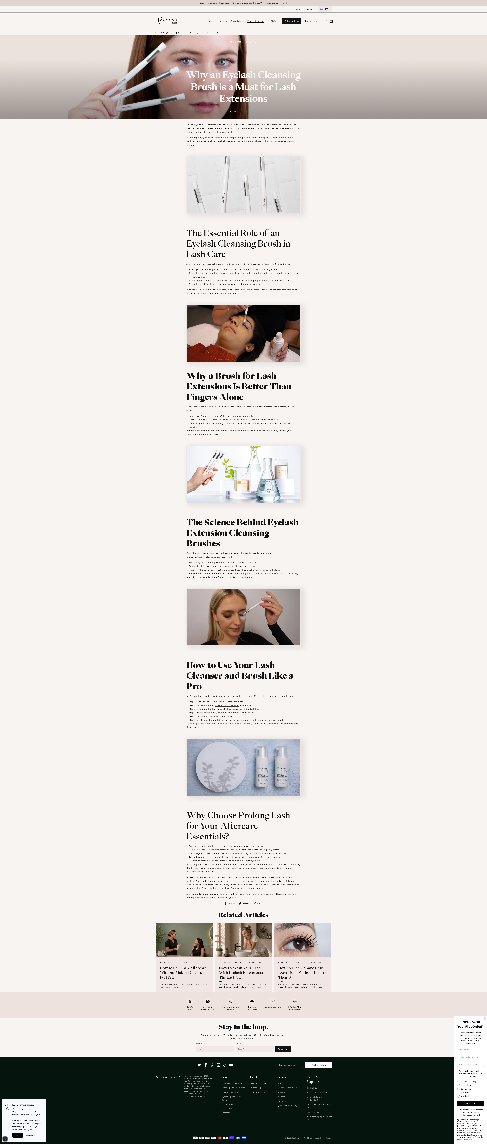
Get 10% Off (470, 1103)
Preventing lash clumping (202, 562)
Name (199, 1043)
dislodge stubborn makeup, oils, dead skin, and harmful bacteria (234, 273)
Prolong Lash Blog (168, 33)
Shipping (282, 1101)
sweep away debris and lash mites (223, 280)
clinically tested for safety (224, 849)
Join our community (289, 1064)
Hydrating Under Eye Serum (231, 1098)
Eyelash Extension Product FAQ (315, 1098)
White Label (227, 1104)
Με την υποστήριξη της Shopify (319, 1138)
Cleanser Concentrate (232, 1083)
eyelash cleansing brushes (244, 853)
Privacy (281, 1092)
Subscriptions (292, 21)
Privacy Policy (462, 1139)
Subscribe (283, 1049)
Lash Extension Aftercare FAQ (318, 1106)
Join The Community (287, 1105)
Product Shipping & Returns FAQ (319, 1118)
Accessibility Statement (317, 1092)
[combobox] (325, 9)
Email (238, 1043)
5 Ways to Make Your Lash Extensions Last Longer (229, 888)
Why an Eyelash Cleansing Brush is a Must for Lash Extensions (202, 33)
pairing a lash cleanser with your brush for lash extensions (220, 723)
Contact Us (312, 1088)
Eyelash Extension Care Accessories (232, 1110)
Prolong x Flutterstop (231, 1092)
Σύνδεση (310, 9)
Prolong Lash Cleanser (250, 573)
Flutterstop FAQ (314, 1112)
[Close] (44, 1101)
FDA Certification (258, 1092)
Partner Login (312, 21)
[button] (212, 21)
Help (299, 9)
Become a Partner (258, 1083)
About (281, 1083)
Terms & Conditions (287, 1087)
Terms (471, 1139)
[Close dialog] (484, 1018)
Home (157, 33)
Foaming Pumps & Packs (233, 1087)
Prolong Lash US (299, 1138)
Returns (281, 1096)
